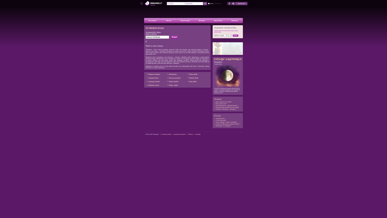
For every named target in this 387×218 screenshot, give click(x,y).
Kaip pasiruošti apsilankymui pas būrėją (227, 107)
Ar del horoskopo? (221, 120)
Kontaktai (198, 134)
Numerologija (185, 20)
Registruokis (241, 3)
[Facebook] (229, 3)
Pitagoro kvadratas (154, 74)
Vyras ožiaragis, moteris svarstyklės (226, 122)
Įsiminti (211, 3)
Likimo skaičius (173, 81)
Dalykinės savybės (153, 85)
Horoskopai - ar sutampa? (223, 126)
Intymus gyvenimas (175, 78)
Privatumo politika (166, 134)
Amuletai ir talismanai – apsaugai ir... (226, 109)
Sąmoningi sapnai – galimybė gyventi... (227, 105)
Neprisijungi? (217, 3)
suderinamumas (220, 118)
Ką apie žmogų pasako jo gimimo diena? (227, 124)
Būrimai (168, 20)
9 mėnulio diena (218, 64)
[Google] (233, 3)
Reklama (190, 134)
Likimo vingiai (173, 85)
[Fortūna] (156, 3)
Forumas (217, 115)
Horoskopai (152, 20)
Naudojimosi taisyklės (180, 134)
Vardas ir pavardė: (151, 34)
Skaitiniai (234, 20)
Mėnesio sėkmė (193, 78)
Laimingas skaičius (154, 81)
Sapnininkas (218, 20)
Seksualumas (173, 74)
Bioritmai (202, 20)
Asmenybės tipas (153, 78)
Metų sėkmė (193, 81)
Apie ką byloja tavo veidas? (224, 102)
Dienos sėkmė (193, 74)
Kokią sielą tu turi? (221, 103)
